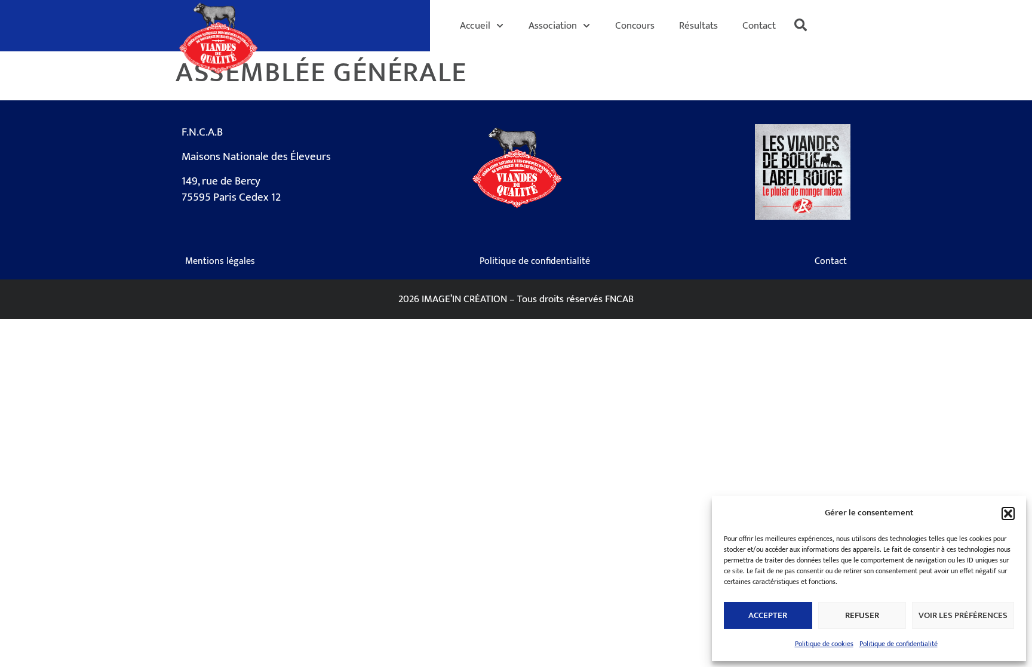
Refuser (862, 615)
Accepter (767, 615)
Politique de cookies (824, 644)
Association (553, 25)
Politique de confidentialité (898, 644)
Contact (759, 25)
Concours (635, 25)
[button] (1008, 514)
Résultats (698, 25)
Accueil (475, 25)
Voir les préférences (963, 615)
